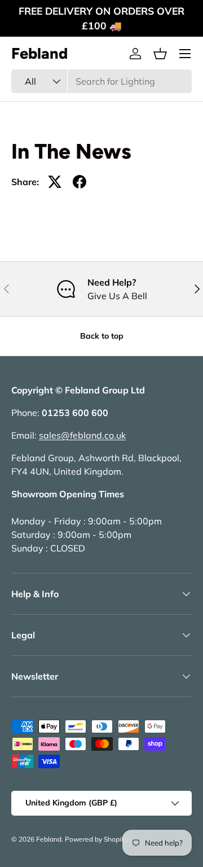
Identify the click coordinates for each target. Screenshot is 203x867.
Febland (48, 839)
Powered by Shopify (96, 839)
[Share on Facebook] (79, 181)
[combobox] (101, 81)
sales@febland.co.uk (82, 435)
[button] (160, 53)
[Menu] (185, 53)
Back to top (101, 336)
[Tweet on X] (54, 181)
